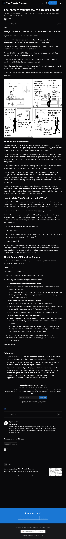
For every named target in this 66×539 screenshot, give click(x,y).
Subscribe (53, 3)
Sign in (61, 3)
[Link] (1, 141)
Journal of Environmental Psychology (28, 359)
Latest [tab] (9, 464)
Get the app (41, 531)
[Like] (5, 475)
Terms (39, 527)
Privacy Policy (45, 403)
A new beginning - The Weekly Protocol (19, 469)
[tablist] (11, 444)
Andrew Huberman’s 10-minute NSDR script (25, 312)
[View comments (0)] (11, 23)
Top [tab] (6, 464)
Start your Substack (28, 531)
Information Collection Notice (32, 403)
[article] (33, 472)
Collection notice (46, 527)
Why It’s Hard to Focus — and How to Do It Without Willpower (21, 471)
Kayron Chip (11, 18)
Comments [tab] (7, 444)
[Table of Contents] (2, 269)
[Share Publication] (46, 3)
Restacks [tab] (14, 444)
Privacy (35, 527)
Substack (25, 535)
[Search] (42, 3)
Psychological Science (32, 365)
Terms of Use (41, 401)
